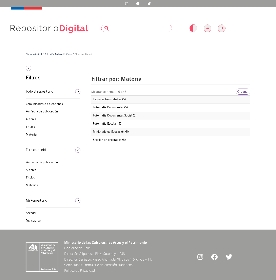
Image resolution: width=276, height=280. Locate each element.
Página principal (34, 54)
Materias (32, 134)
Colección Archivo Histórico (58, 54)
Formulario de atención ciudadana (108, 265)
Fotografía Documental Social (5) (114, 115)
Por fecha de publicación (42, 111)
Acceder (31, 213)
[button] (51, 68)
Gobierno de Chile (77, 248)
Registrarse (33, 220)
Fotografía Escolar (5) (107, 123)
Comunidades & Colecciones (44, 104)
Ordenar (243, 91)
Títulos (30, 127)
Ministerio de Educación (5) (111, 132)
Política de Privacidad (79, 270)
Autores (31, 119)
